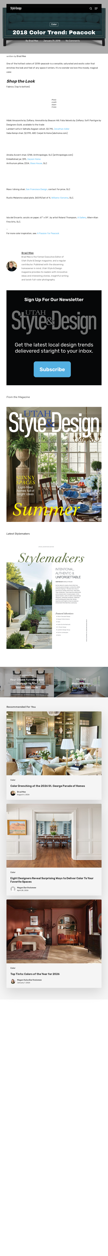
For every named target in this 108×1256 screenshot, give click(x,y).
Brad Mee (33, 40)
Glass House (36, 163)
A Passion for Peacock (48, 233)
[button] (96, 8)
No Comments (73, 40)
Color (54, 24)
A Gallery (81, 217)
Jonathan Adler (61, 129)
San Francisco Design (36, 189)
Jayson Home (34, 159)
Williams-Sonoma (59, 198)
